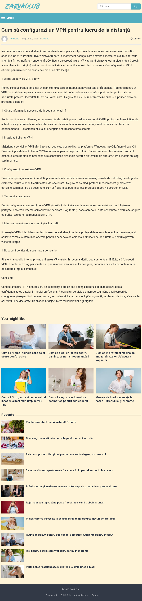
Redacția (14, 38)
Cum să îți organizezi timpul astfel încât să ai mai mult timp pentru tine (23, 401)
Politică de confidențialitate (74, 595)
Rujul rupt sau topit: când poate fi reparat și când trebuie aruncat (65, 502)
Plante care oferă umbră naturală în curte (51, 422)
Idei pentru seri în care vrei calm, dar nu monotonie (57, 550)
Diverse (45, 38)
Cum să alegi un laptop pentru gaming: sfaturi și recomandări (68, 354)
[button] (7, 18)
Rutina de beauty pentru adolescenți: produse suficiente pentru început (69, 534)
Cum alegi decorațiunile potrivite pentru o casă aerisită (59, 438)
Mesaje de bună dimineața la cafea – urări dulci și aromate (115, 399)
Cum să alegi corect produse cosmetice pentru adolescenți (68, 399)
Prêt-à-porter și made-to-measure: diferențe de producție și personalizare (71, 486)
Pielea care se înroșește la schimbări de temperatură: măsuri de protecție (71, 518)
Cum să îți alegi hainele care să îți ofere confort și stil (23, 354)
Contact (96, 595)
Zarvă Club (75, 589)
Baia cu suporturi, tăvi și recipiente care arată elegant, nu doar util (66, 454)
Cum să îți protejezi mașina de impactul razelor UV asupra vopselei (115, 356)
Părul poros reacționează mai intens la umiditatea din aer (60, 567)
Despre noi (51, 595)
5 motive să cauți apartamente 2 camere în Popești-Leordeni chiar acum (69, 470)
